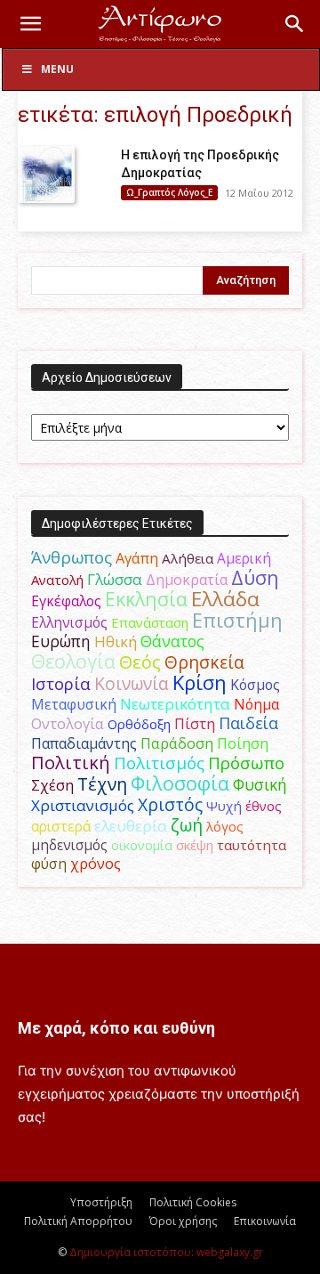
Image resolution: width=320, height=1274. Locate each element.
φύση (49, 863)
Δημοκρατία (187, 579)
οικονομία (141, 845)
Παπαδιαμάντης (84, 743)
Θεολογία (73, 661)
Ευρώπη (61, 641)
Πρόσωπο (246, 763)
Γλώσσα (114, 579)
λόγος (225, 826)
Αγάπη (137, 558)
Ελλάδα (225, 599)
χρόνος (95, 863)
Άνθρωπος (71, 557)
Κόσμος (255, 684)
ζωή (187, 825)
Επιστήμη (237, 620)
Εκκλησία (146, 599)
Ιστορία (61, 683)
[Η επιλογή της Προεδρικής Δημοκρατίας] (46, 174)
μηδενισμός (69, 845)
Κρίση (199, 682)
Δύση (255, 577)
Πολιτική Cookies (192, 1202)
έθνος (263, 806)
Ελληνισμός (69, 622)
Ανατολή (57, 579)
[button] (30, 24)
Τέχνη (102, 784)
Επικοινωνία (265, 1221)
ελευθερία (130, 826)
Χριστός (170, 804)
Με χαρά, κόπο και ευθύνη (116, 1027)
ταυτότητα (251, 845)
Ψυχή (224, 806)
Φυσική (260, 784)
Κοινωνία (131, 683)
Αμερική (244, 558)
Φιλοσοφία (180, 783)
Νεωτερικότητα (175, 704)
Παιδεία (248, 723)
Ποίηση (242, 743)
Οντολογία (67, 724)
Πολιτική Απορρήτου (78, 1221)
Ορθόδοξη (139, 724)
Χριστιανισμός (82, 805)
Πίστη (194, 724)
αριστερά (61, 826)
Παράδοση (176, 743)
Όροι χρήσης (183, 1221)
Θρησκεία (204, 662)
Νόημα (256, 704)
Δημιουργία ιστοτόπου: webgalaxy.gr (166, 1252)
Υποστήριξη (101, 1202)
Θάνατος (172, 641)
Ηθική (115, 641)
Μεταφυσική (73, 704)
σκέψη (194, 845)
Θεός (140, 662)
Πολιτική (70, 763)
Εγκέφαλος (66, 601)
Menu (57, 69)
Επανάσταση (149, 622)
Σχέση (52, 785)
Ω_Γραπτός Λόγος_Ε (169, 192)
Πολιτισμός (159, 763)
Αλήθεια (187, 558)
